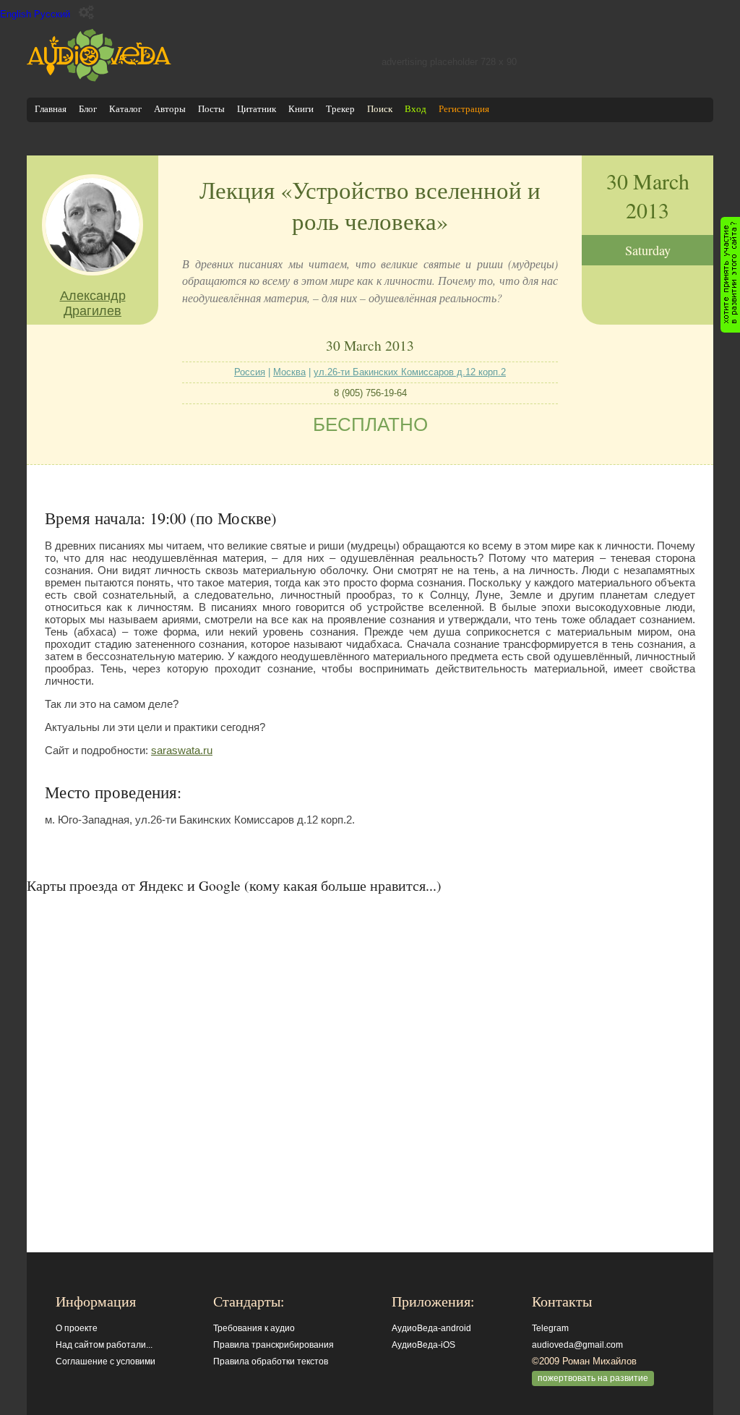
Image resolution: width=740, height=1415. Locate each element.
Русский (52, 14)
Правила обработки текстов (270, 1361)
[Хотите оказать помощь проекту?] (730, 275)
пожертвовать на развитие (593, 1378)
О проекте (77, 1328)
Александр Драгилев (93, 303)
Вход (415, 108)
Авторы (170, 108)
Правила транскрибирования (273, 1345)
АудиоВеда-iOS (423, 1345)
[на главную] (99, 78)
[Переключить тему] (86, 12)
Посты (211, 108)
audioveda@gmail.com (577, 1345)
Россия (249, 372)
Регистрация (464, 108)
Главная (50, 108)
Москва (289, 372)
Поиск (379, 108)
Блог (88, 108)
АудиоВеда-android (431, 1328)
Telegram (550, 1328)
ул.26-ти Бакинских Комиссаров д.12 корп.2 (410, 372)
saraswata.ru (181, 750)
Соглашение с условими (105, 1361)
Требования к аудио (254, 1328)
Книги (301, 108)
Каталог (125, 108)
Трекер (340, 108)
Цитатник (256, 108)
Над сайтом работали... (104, 1345)
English (15, 14)
